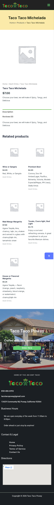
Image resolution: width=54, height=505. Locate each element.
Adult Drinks (14, 84)
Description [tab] (8, 112)
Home (5, 84)
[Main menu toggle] (48, 5)
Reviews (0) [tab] (8, 116)
